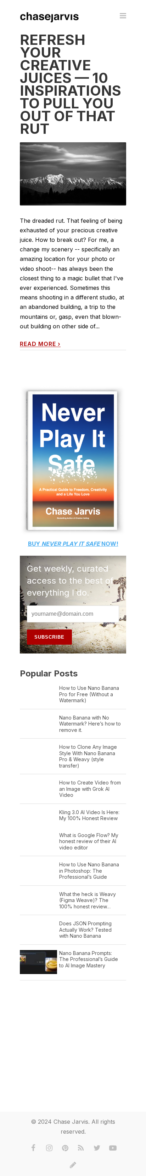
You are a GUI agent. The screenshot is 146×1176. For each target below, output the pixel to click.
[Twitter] (97, 1148)
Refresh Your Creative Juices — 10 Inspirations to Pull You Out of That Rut (70, 84)
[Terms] (73, 1165)
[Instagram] (49, 1148)
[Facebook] (33, 1148)
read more (40, 344)
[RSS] (81, 1148)
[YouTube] (113, 1148)
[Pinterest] (65, 1148)
